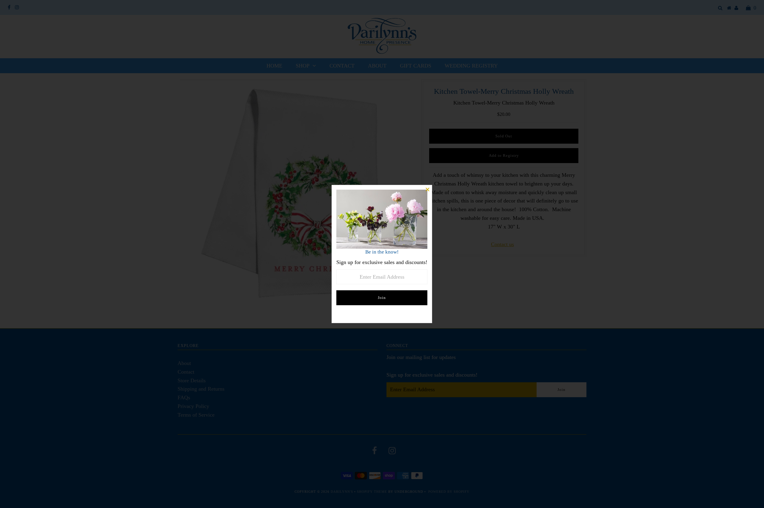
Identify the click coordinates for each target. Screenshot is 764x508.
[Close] (427, 189)
